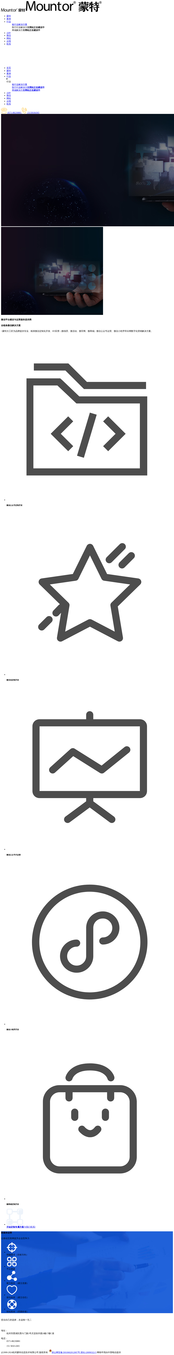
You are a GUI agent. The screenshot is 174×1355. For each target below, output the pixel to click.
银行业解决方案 (19, 84)
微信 (9, 35)
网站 (9, 38)
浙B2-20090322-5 (88, 1352)
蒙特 (9, 16)
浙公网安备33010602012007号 (66, 1352)
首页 (9, 68)
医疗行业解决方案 (28, 87)
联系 (9, 44)
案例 (9, 19)
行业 (9, 21)
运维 (9, 41)
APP (9, 33)
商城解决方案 (26, 90)
